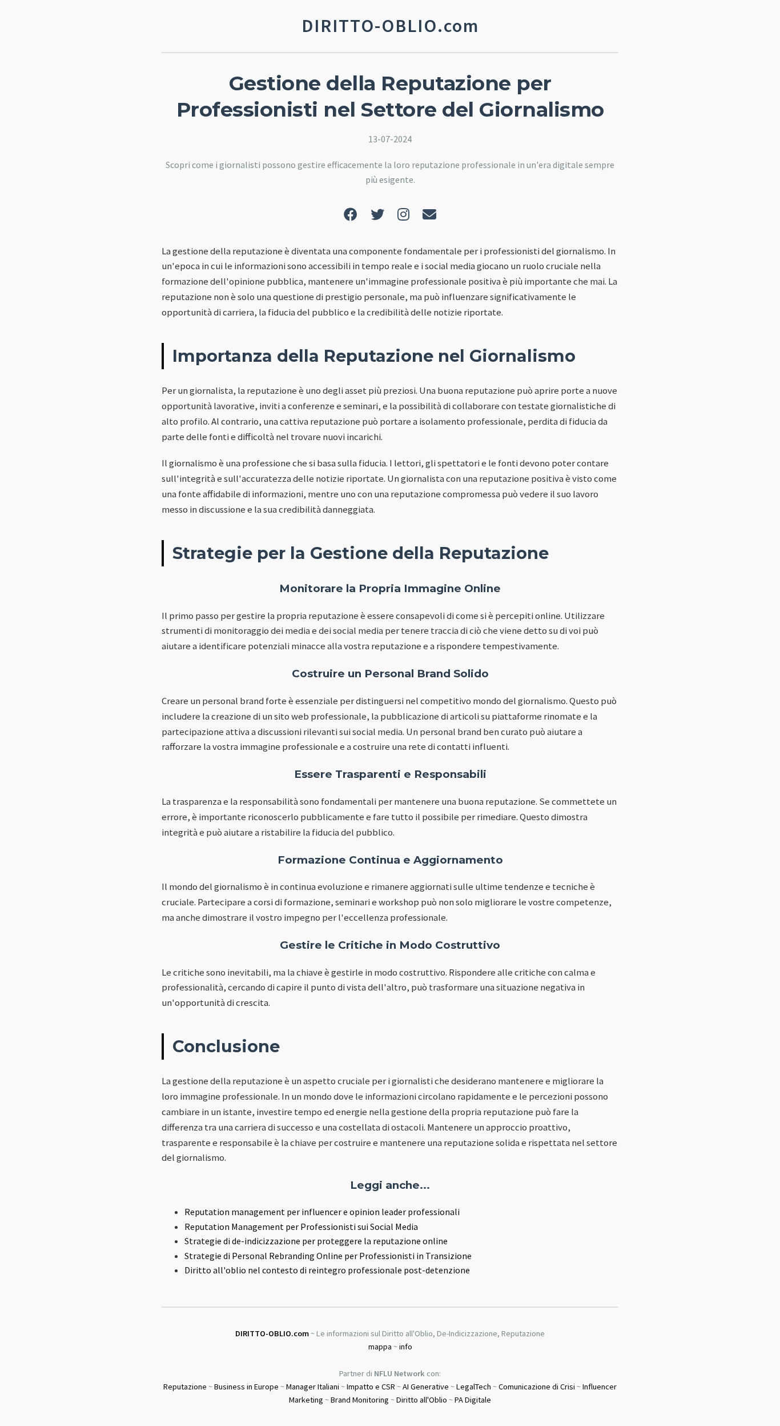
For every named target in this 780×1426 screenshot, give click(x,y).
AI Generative (426, 1386)
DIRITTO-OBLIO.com (272, 1333)
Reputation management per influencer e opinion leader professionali (322, 1211)
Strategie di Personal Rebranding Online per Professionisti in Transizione (328, 1255)
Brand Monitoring (360, 1400)
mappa (380, 1346)
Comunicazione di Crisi (536, 1386)
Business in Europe (246, 1386)
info (405, 1346)
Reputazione (185, 1386)
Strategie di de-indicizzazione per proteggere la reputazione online (316, 1241)
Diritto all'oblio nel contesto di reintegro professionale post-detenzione (327, 1270)
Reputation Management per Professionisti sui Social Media (301, 1226)
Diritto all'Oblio (421, 1400)
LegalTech (473, 1386)
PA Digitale (473, 1400)
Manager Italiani (312, 1386)
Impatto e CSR (371, 1386)
